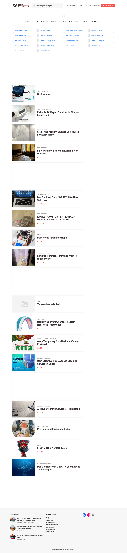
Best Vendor (44, 94)
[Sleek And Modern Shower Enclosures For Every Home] (23, 132)
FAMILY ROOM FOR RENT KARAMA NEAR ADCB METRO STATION (56, 218)
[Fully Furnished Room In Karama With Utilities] (23, 152)
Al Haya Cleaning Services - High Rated (58, 408)
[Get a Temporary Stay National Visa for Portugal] (23, 343)
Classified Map (50, 529)
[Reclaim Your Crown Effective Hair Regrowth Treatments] (23, 323)
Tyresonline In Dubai (48, 304)
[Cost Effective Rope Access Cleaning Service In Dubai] (23, 362)
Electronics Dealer (44, 464)
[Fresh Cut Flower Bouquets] (23, 448)
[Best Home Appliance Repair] (23, 238)
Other (39, 235)
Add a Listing (50, 531)
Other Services (42, 91)
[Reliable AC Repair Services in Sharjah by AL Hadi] (23, 113)
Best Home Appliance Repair (52, 237)
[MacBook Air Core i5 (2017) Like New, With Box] (23, 199)
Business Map (50, 527)
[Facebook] (84, 515)
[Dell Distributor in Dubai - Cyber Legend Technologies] (23, 467)
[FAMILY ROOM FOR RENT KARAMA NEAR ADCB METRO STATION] (23, 218)
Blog (80, 6)
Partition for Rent (43, 253)
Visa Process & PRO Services (46, 338)
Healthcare (41, 319)
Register (97, 6)
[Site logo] (21, 5)
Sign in (90, 6)
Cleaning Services (43, 358)
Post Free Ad (109, 6)
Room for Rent (42, 148)
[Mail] (93, 515)
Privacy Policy (50, 522)
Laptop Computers (43, 194)
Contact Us (49, 520)
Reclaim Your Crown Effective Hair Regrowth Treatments (56, 323)
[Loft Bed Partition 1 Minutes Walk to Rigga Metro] (23, 257)
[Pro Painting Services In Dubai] (23, 428)
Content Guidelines (52, 524)
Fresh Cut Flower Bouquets (52, 447)
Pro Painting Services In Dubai (53, 429)
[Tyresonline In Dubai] (23, 304)
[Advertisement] (63, 68)
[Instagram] (88, 515)
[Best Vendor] (23, 93)
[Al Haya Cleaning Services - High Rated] (23, 409)
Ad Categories (70, 6)
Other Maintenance (44, 109)
